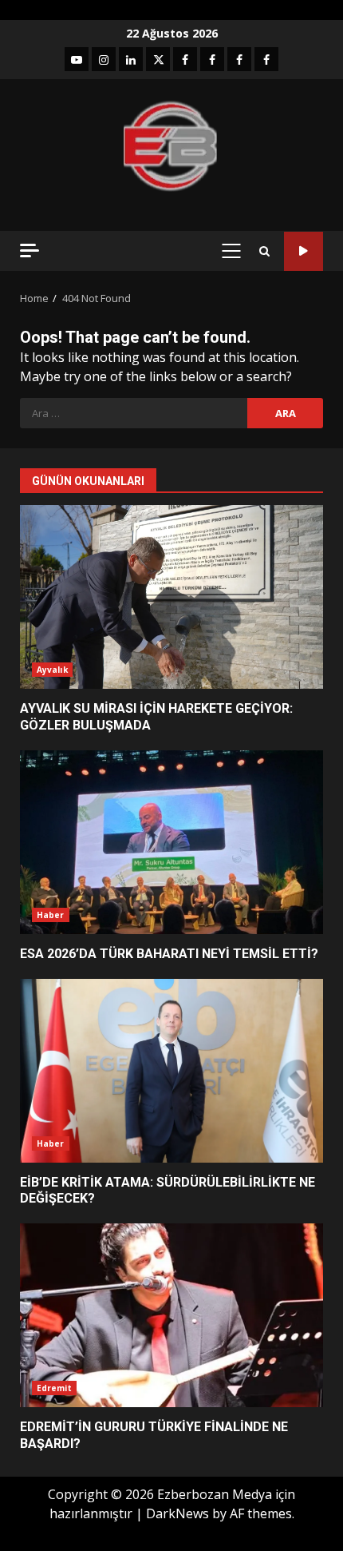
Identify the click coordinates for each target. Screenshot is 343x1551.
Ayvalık (52, 669)
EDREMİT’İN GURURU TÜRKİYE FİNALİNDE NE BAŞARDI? (171, 1315)
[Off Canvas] (29, 250)
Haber (51, 915)
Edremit (54, 1388)
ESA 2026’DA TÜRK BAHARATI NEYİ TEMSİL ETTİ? (171, 842)
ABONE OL (303, 251)
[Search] (264, 251)
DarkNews (177, 1513)
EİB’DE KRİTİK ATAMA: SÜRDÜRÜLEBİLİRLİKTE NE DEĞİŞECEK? (171, 1071)
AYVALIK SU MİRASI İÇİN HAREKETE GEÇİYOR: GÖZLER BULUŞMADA (171, 597)
